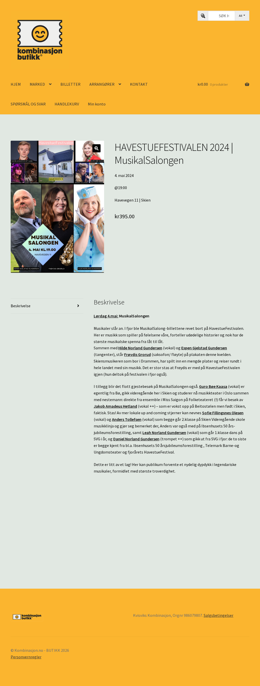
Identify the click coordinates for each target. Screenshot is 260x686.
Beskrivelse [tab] (20, 305)
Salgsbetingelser (218, 615)
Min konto (97, 103)
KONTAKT (139, 84)
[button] (96, 148)
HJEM (16, 84)
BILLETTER (70, 84)
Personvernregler (26, 656)
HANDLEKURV (67, 103)
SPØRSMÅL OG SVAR (28, 103)
